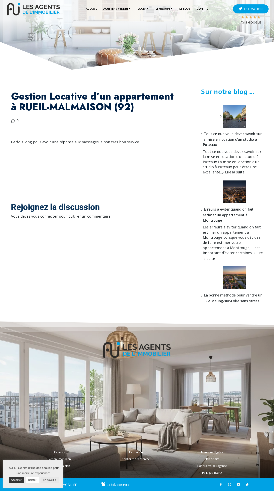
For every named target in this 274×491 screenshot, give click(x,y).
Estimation (136, 452)
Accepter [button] (16, 479)
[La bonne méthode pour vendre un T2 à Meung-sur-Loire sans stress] (233, 277)
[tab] (91, 8)
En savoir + (49, 479)
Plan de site (211, 459)
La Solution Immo (118, 485)
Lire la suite (235, 172)
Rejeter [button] (32, 479)
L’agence (59, 452)
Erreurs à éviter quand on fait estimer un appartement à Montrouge (228, 214)
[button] (251, 8)
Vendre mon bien (60, 459)
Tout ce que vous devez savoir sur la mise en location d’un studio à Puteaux (232, 139)
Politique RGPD (212, 473)
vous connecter (44, 216)
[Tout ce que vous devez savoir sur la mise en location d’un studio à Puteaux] (233, 116)
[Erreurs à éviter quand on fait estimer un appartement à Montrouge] (233, 191)
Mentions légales (212, 452)
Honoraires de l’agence (212, 466)
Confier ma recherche (136, 459)
